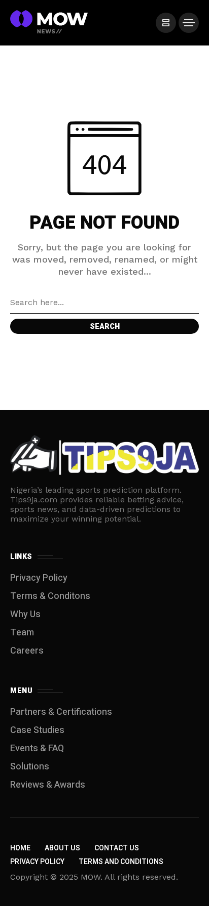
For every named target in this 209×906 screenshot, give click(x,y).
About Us (62, 848)
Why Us (25, 614)
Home (20, 848)
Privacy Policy (38, 578)
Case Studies (37, 730)
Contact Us (116, 848)
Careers (27, 651)
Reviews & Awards (47, 785)
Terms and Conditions (121, 861)
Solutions (29, 766)
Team (22, 632)
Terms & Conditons (50, 596)
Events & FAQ (37, 748)
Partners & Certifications (61, 712)
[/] (166, 23)
